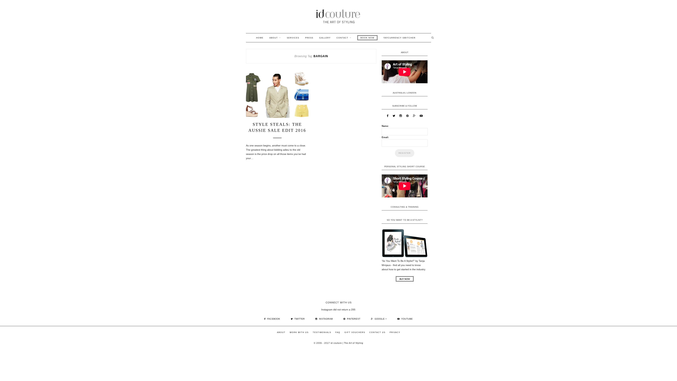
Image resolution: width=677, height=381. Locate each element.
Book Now (367, 38)
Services (293, 38)
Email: (385, 137)
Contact (342, 38)
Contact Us (377, 332)
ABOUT (273, 38)
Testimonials (322, 332)
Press (309, 38)
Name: (385, 126)
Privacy (395, 332)
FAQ (337, 332)
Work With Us (299, 332)
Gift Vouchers (354, 332)
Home (259, 38)
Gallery (325, 38)
